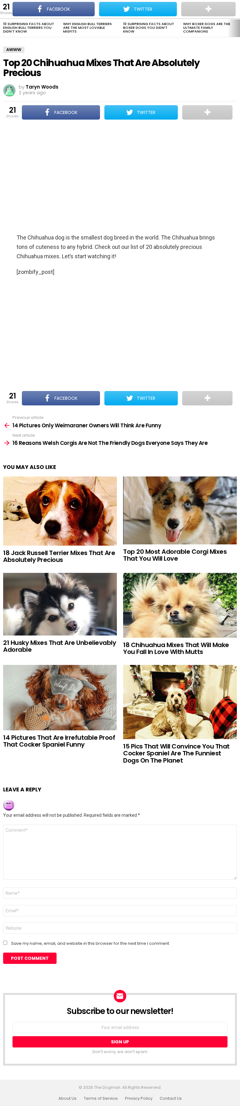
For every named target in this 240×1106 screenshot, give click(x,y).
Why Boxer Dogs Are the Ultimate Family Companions (206, 27)
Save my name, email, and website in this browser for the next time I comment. (90, 943)
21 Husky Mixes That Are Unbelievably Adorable (59, 646)
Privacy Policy (138, 1098)
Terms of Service (101, 1098)
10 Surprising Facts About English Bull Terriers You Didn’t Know (28, 27)
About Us (67, 1098)
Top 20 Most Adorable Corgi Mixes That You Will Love (175, 555)
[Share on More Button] (207, 112)
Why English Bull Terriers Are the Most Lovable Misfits (87, 27)
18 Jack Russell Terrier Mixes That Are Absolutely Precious (59, 556)
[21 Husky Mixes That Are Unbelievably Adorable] (60, 604)
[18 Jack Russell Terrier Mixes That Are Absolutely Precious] (60, 510)
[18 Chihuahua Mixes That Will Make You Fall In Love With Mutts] (180, 605)
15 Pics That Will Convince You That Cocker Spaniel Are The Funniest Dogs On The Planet (176, 753)
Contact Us (171, 1098)
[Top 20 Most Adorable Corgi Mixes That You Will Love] (180, 510)
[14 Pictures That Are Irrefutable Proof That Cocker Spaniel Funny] (60, 697)
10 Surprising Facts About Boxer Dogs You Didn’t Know (148, 27)
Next (237, 28)
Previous (3, 28)
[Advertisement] (120, 177)
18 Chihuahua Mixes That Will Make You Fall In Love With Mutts (176, 648)
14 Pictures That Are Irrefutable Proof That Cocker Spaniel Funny (59, 741)
